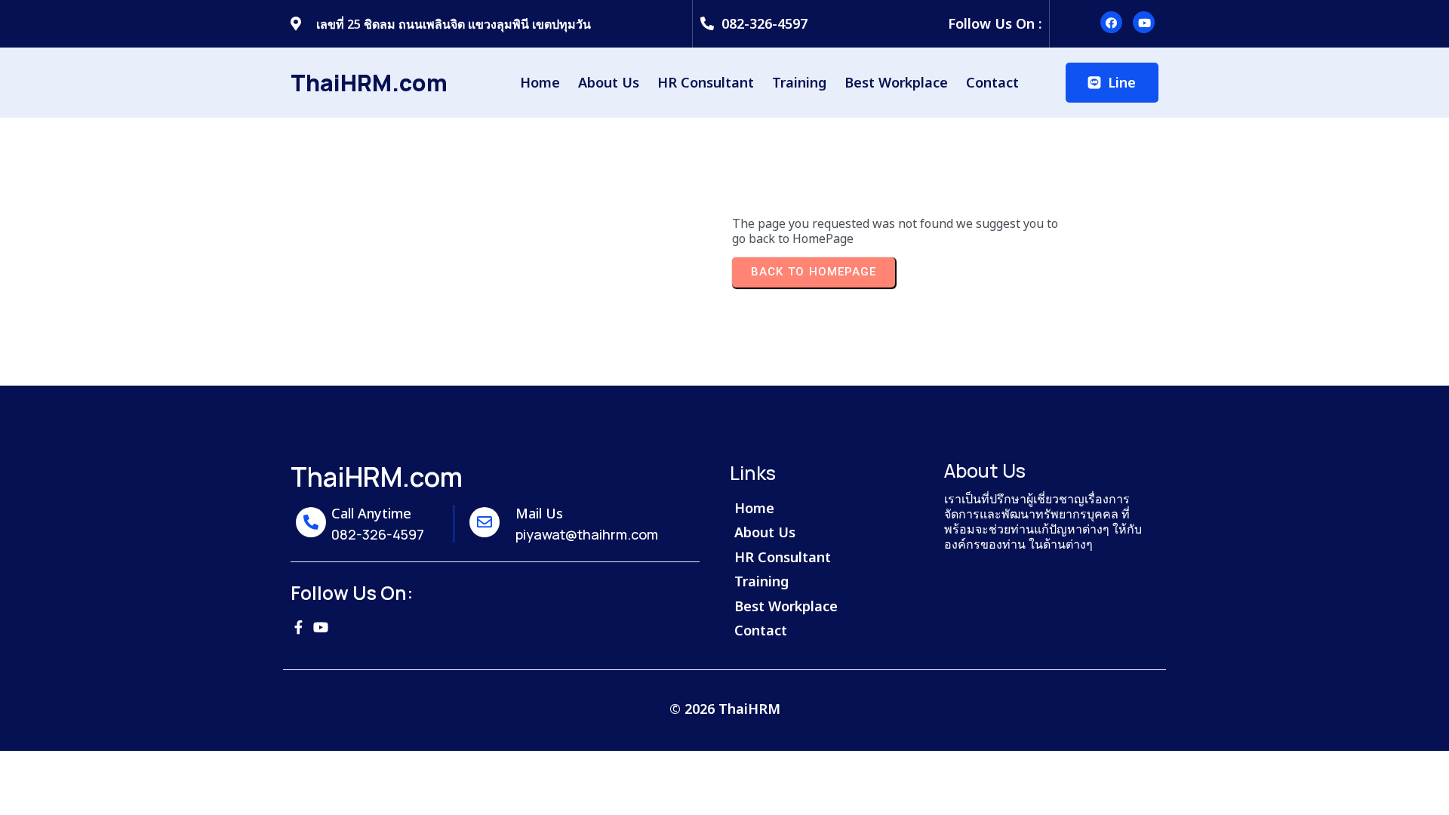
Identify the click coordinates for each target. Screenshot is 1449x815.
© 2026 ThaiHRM (724, 709)
